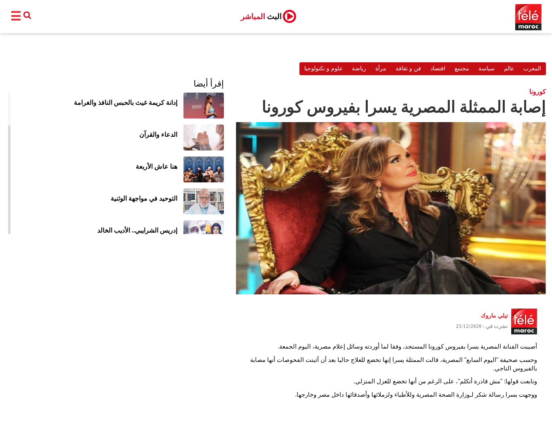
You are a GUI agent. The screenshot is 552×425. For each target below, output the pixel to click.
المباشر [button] (261, 16)
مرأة (380, 69)
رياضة (359, 69)
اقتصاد (437, 69)
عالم (509, 69)
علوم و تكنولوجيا (323, 69)
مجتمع (462, 69)
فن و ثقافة (408, 69)
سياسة (486, 69)
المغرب (532, 69)
